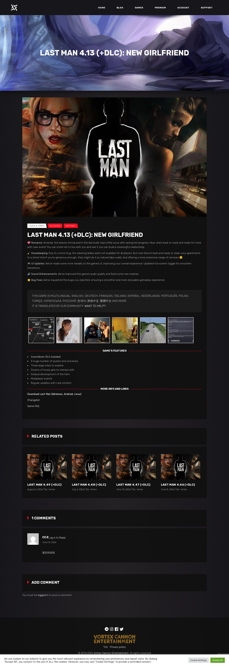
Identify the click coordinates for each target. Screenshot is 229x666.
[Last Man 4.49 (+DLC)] (47, 467)
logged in (43, 595)
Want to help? (95, 306)
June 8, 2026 (167, 489)
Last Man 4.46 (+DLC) (178, 484)
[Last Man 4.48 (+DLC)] (91, 467)
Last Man (70, 225)
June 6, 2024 (36, 225)
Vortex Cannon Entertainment (111, 653)
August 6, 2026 (34, 489)
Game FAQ (33, 406)
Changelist (33, 400)
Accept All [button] (217, 660)
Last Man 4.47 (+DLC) (133, 484)
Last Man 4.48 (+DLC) (89, 484)
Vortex (57, 225)
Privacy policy (118, 647)
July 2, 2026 (78, 489)
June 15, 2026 (123, 489)
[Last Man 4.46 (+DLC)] (181, 467)
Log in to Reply (57, 537)
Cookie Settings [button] (198, 660)
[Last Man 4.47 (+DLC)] (136, 467)
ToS (105, 647)
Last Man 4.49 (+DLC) (44, 484)
